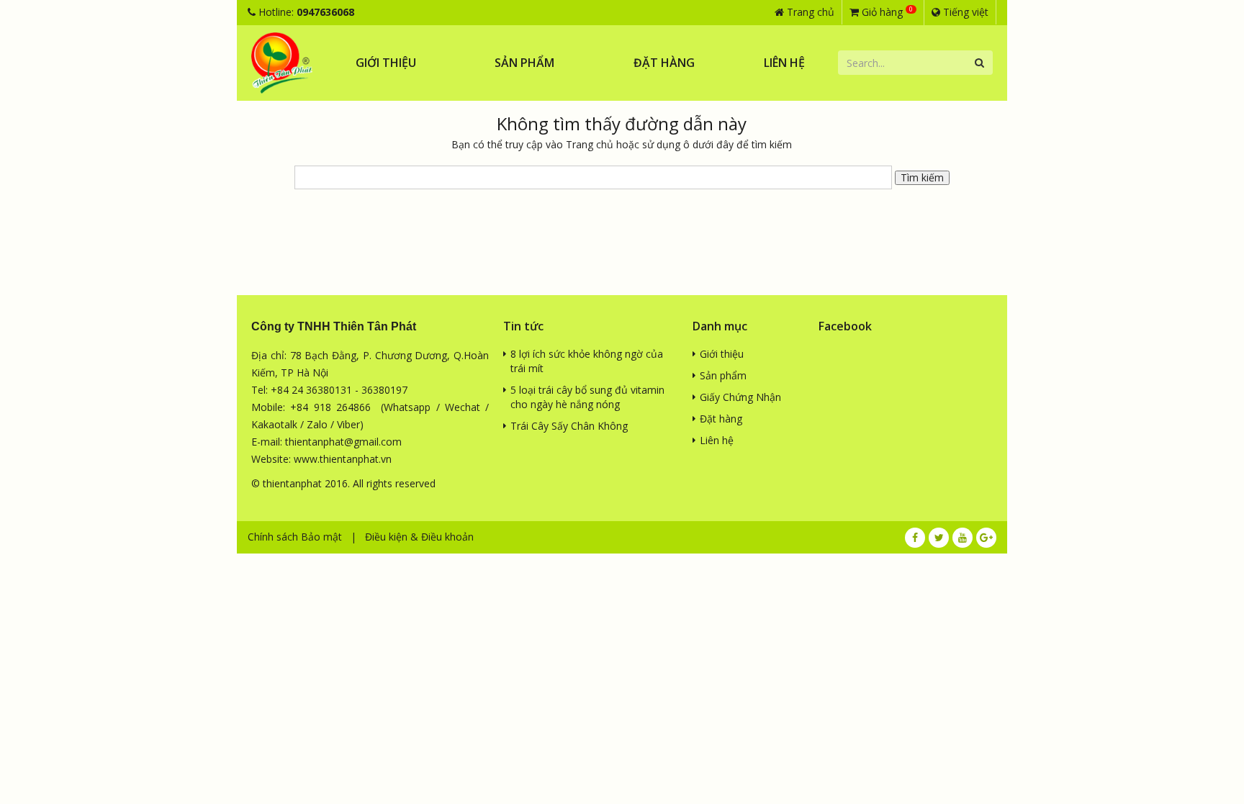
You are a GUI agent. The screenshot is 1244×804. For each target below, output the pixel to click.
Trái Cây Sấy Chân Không (569, 426)
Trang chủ (809, 12)
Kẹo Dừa (487, 190)
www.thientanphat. (337, 459)
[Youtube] (962, 538)
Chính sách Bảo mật (295, 536)
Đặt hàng (664, 63)
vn (386, 459)
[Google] (986, 538)
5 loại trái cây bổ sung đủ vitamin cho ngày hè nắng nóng (587, 397)
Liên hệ (784, 63)
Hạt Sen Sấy (494, 164)
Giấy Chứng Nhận (740, 397)
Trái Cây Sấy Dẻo (506, 114)
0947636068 (325, 12)
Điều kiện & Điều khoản (419, 536)
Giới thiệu (386, 63)
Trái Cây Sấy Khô (506, 89)
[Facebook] (915, 538)
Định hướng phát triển (378, 114)
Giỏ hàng (886, 11)
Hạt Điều (486, 139)
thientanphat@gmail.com (343, 441)
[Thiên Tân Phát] (282, 63)
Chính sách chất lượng (378, 89)
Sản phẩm (524, 63)
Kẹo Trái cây (495, 215)
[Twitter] (939, 538)
